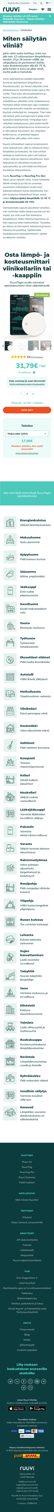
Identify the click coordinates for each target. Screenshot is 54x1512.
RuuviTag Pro (27, 1172)
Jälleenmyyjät (27, 1344)
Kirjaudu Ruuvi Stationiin (19, 3)
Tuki (35, 3)
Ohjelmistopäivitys (27, 1298)
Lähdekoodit (27, 1250)
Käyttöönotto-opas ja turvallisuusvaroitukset (27, 1288)
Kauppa (33, 9)
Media (27, 1339)
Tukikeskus (27, 1293)
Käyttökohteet (10, 30)
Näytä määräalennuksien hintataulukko (27, 384)
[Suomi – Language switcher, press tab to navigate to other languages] (48, 3)
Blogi (27, 1334)
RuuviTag (27, 1167)
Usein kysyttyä (27, 1282)
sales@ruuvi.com (24, 1488)
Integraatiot (27, 1255)
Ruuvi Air (27, 1161)
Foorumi (27, 1244)
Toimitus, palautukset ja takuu (27, 1303)
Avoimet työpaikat (27, 1350)
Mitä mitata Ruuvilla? (27, 1199)
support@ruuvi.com (25, 1484)
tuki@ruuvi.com (26, 1481)
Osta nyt (27, 410)
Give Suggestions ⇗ (27, 1277)
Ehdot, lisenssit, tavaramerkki (27, 1222)
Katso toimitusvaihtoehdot (27, 453)
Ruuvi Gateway (27, 1177)
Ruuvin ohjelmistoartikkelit (27, 1260)
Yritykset (27, 1217)
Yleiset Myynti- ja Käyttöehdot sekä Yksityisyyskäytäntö (27, 1310)
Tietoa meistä (27, 1329)
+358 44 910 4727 (24, 1491)
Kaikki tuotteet (27, 1182)
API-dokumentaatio (27, 1239)
